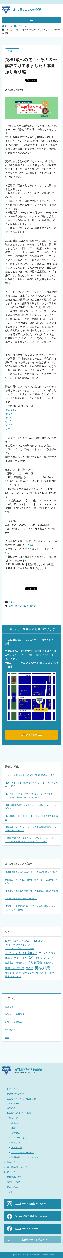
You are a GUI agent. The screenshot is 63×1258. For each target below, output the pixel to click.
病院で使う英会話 (14, 968)
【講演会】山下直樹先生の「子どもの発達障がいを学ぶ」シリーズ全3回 (30, 908)
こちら (30, 545)
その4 (8, 417)
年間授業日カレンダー (18, 1167)
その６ (9, 425)
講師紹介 (11, 1108)
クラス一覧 (12, 1118)
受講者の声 (10, 1030)
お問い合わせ (13, 1182)
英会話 (29, 968)
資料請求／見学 (14, 1177)
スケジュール (13, 1103)
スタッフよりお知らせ (21, 953)
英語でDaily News (30, 973)
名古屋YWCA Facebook (26, 1229)
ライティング (18, 1142)
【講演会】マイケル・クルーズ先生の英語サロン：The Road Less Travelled (31, 829)
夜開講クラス (21, 963)
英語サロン (44, 973)
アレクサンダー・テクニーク (19, 948)
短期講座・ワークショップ (24, 1157)
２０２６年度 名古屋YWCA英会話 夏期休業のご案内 (30, 775)
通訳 (52, 972)
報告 (7, 1037)
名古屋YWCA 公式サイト (34, 1239)
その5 (8, 421)
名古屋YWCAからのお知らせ (21, 1098)
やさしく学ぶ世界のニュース (17, 945)
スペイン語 (16, 1147)
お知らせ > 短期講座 (14, 1014)
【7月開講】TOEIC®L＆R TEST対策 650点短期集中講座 (31, 818)
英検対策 (31, 606)
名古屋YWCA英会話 (27, 9)
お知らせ (13, 602)
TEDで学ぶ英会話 (13, 941)
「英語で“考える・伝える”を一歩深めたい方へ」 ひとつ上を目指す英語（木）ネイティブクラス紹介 (31, 840)
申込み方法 (12, 1162)
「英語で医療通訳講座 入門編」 (21, 898)
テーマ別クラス (47, 953)
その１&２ (11, 409)
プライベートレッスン (22, 1152)
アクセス (11, 1172)
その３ (9, 413)
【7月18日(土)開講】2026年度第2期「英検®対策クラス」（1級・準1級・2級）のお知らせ (30, 796)
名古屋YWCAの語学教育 (19, 1113)
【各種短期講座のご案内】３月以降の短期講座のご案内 (31, 872)
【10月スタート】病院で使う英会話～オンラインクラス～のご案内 (31, 784)
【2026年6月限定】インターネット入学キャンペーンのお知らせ (31, 807)
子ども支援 (35, 962)
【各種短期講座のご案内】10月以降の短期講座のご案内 (31, 891)
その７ (9, 429)
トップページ (13, 1088)
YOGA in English (33, 940)
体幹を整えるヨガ (16, 958)
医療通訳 (9, 962)
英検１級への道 (16, 606)
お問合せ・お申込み (31, 734)
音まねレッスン (13, 976)
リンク (10, 1191)
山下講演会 (48, 963)
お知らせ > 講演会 (13, 1022)
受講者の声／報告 (16, 1093)
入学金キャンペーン (41, 958)
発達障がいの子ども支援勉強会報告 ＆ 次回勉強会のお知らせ (31, 881)
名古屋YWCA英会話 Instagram (30, 1203)
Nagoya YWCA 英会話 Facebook (31, 1216)
